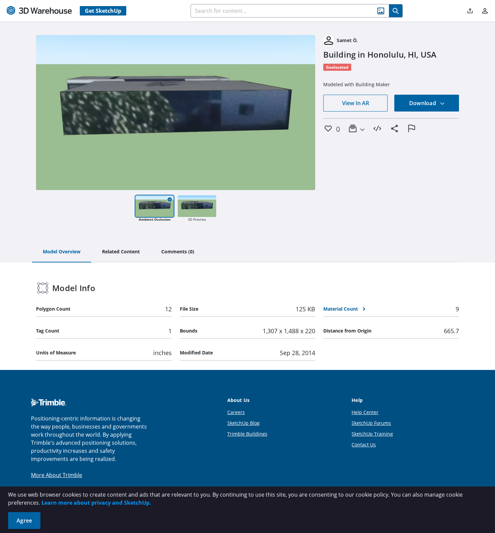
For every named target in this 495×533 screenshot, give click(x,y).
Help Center (365, 412)
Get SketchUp (103, 10)
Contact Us (364, 444)
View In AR (355, 103)
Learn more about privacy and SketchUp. (96, 502)
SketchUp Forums (371, 423)
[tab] (61, 252)
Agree (24, 520)
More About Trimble (56, 475)
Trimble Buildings (247, 434)
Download (423, 103)
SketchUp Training (372, 434)
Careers (236, 412)
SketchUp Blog (243, 423)
